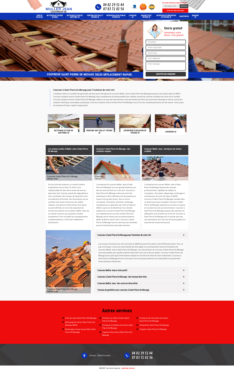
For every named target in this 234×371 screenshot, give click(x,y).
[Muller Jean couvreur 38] (59, 6)
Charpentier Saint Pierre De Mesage (154, 325)
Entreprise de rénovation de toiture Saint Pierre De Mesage (153, 319)
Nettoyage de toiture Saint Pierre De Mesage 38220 (80, 323)
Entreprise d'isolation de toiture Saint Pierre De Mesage (117, 326)
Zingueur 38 (195, 16)
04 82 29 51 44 (113, 5)
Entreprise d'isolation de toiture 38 (116, 16)
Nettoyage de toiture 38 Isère (55, 16)
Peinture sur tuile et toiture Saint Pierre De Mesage (115, 319)
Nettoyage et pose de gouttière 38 (75, 16)
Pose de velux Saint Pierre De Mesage (80, 318)
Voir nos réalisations (175, 10)
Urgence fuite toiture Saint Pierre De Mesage (117, 333)
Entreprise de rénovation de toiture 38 (166, 16)
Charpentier (184, 16)
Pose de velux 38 (39, 16)
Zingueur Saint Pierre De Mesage (153, 329)
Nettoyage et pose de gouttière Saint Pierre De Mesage (80, 330)
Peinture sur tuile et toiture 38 (95, 16)
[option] (63, 124)
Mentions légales (128, 368)
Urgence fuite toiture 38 (146, 16)
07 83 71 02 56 (113, 9)
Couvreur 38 (132, 16)
